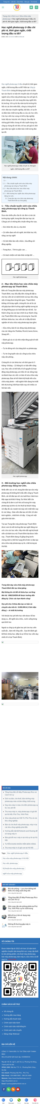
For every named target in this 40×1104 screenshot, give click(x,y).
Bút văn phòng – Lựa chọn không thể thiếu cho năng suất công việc (22, 890)
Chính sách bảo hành (12, 1023)
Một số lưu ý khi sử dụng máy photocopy (19, 916)
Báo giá (27, 2)
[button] (3, 7)
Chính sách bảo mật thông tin (15, 1026)
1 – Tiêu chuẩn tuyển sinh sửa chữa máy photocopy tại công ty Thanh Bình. (18, 185)
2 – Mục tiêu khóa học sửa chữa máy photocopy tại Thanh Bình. (16, 190)
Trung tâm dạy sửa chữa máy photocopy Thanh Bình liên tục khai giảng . (20, 199)
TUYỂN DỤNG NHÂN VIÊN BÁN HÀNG (20, 844)
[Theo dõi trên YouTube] (18, 1089)
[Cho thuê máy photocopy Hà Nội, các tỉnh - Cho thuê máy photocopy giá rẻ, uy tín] (17, 7)
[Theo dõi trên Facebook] (4, 1089)
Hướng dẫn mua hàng (12, 1015)
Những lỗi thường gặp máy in (19, 924)
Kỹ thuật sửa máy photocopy (13, 868)
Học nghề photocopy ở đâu (12, 84)
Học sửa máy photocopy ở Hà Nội (16, 858)
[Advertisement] (20, 63)
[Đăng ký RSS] (13, 1089)
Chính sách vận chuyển (13, 1030)
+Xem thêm (12, 959)
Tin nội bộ (34, 2)
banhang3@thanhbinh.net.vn (16, 1083)
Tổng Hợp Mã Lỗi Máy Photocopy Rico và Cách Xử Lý (22, 898)
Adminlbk (21, 36)
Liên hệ (13, 2)
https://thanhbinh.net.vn (9, 1081)
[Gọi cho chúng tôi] (9, 1089)
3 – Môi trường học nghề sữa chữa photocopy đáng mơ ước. (19, 195)
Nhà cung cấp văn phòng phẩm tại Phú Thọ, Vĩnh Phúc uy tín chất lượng (22, 907)
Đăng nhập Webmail (11, 1034)
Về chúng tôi (8, 1011)
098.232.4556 (26, 1075)
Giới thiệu (20, 2)
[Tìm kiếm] (36, 7)
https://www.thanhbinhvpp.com (18, 1078)
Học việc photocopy (10, 863)
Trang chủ (6, 2)
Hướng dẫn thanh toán (12, 1019)
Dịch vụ (15, 16)
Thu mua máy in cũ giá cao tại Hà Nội (19, 848)
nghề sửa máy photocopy (12, 874)
